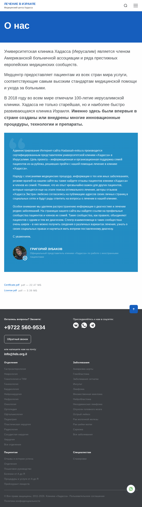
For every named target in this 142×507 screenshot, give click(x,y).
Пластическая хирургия (17, 424)
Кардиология (11, 389)
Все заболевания (83, 434)
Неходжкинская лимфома (87, 404)
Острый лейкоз (81, 414)
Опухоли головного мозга (87, 409)
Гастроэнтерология (15, 368)
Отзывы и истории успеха (18, 458)
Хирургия (9, 439)
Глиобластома (81, 374)
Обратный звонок (17, 339)
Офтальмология (13, 414)
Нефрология (11, 399)
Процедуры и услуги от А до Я (21, 478)
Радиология (11, 429)
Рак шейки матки (82, 424)
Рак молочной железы (85, 419)
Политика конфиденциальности (22, 501)
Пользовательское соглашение (87, 496)
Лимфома (78, 389)
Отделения (10, 463)
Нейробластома (82, 399)
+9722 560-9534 (24, 327)
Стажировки (80, 458)
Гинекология (11, 384)
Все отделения (12, 444)
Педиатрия (10, 419)
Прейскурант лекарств (16, 484)
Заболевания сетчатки (86, 379)
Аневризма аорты (83, 368)
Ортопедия (10, 409)
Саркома (78, 429)
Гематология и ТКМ (15, 379)
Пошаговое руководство (17, 468)
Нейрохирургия (13, 394)
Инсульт (77, 384)
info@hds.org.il (15, 354)
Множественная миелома (87, 394)
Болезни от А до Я (14, 473)
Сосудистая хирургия (16, 434)
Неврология (11, 374)
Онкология (10, 404)
